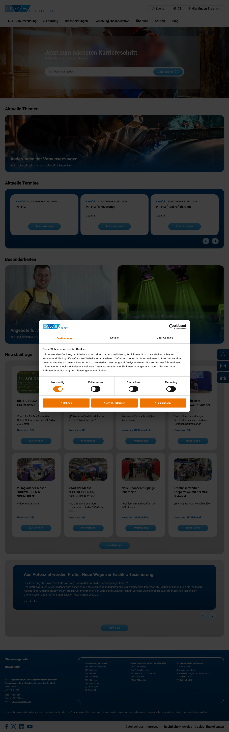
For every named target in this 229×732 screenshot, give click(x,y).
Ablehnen (66, 402)
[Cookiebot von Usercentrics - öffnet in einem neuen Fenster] (171, 326)
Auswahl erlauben (114, 402)
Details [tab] (114, 337)
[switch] (95, 389)
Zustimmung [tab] (64, 338)
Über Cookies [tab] (165, 337)
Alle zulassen (162, 402)
